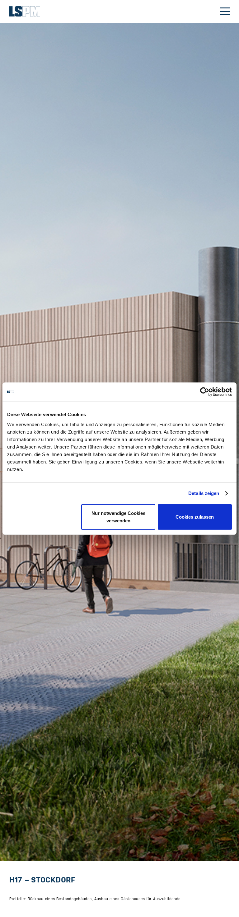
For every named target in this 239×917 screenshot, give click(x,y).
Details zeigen (203, 493)
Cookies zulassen (195, 516)
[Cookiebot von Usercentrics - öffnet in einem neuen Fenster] (204, 392)
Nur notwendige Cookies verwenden (118, 516)
